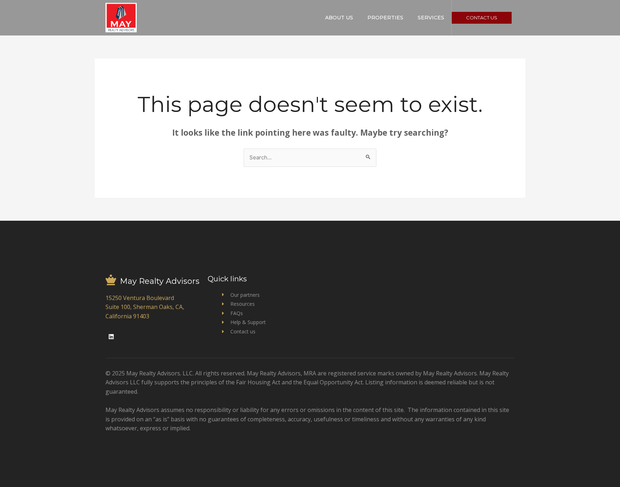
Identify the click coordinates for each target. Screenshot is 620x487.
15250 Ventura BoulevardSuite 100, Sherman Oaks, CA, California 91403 (144, 307)
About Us (339, 17)
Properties (385, 17)
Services (431, 17)
